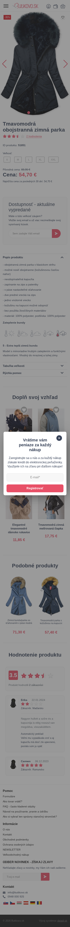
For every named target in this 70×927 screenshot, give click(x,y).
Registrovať (35, 488)
